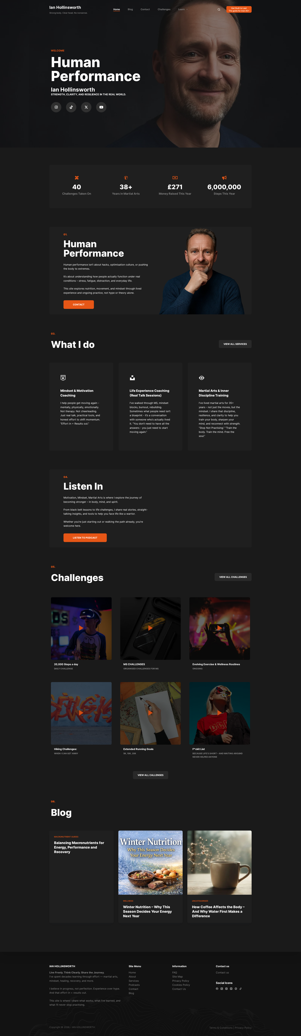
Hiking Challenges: (65, 749)
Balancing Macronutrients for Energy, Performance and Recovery (79, 847)
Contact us (222, 972)
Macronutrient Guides (66, 837)
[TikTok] (240, 988)
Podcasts (134, 984)
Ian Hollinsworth (65, 7)
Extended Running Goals (138, 749)
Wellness (128, 901)
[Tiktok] (71, 107)
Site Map (177, 976)
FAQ (174, 972)
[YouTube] (231, 988)
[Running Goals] (150, 713)
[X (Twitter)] (222, 988)
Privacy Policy (180, 980)
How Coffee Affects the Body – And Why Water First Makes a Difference (218, 911)
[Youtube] (101, 107)
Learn (181, 9)
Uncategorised (200, 901)
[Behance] (236, 988)
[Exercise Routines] (219, 628)
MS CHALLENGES (134, 664)
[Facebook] (217, 988)
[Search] (219, 9)
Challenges (164, 9)
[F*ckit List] (219, 713)
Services (134, 980)
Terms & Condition (220, 1027)
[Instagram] (56, 107)
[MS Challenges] (150, 628)
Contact (145, 9)
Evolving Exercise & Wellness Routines (216, 664)
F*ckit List (199, 749)
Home (116, 9)
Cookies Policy (181, 984)
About (132, 976)
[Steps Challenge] (81, 628)
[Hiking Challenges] (81, 713)
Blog (130, 9)
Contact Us (179, 988)
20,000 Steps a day (66, 664)
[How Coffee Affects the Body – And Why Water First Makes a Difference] (219, 863)
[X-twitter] (86, 107)
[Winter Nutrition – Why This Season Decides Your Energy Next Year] (150, 863)
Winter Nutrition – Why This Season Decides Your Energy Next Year (147, 911)
